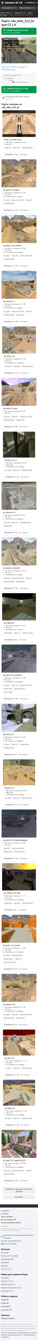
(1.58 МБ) (12, 427)
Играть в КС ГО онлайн (9, 1256)
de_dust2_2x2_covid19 (12, 246)
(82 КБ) (12, 640)
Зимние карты (8, 689)
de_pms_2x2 (9, 788)
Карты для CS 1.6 (7, 1291)
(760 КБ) (11, 969)
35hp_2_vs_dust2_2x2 (12, 140)
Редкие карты (20, 315)
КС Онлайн (5, 1252)
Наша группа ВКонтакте (12, 1241)
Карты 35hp (16, 148)
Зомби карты (8, 366)
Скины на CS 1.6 (7, 1281)
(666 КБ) (11, 1025)
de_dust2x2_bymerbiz (11, 568)
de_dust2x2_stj (9, 1004)
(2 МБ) (11, 910)
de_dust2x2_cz (9, 301)
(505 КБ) (12, 154)
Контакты (4, 1214)
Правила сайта (12, 1333)
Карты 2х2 (23, 67)
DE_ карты (6, 67)
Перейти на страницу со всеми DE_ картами (19, 1190)
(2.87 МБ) (13, 1125)
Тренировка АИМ (7, 1259)
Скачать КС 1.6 (13, 2)
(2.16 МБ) (12, 321)
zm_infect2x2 (9, 623)
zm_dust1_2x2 (9, 356)
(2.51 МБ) (12, 858)
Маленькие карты (9, 69)
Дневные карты (8, 959)
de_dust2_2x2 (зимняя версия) (15, 840)
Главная (3, 1333)
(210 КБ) (11, 532)
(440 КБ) (12, 373)
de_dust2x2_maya (10, 408)
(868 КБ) (11, 754)
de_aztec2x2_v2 (9, 512)
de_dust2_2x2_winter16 (12, 675)
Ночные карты (8, 692)
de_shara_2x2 (10, 1108)
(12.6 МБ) (12, 1181)
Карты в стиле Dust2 (18, 200)
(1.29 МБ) (12, 266)
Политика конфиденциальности (11, 1335)
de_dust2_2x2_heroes (11, 945)
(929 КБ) (13, 805)
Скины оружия (9, 8)
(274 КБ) (13, 477)
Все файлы (5, 1278)
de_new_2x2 (9, 1058)
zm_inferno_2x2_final (12, 893)
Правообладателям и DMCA (27, 1333)
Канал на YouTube (10, 1244)
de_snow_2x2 (8, 734)
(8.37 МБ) (12, 588)
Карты (15, 67)
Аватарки (4, 1266)
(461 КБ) (11, 210)
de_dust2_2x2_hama (11, 190)
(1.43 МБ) (13, 1075)
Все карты (19, 1197)
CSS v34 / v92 (6, 1269)
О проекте (5, 1211)
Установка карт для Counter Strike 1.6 (17, 98)
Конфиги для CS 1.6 (8, 1284)
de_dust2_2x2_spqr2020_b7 (14, 1160)
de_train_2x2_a (10, 460)
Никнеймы (5, 1262)
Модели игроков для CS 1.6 (11, 1287)
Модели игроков (27, 8)
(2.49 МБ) (12, 699)
